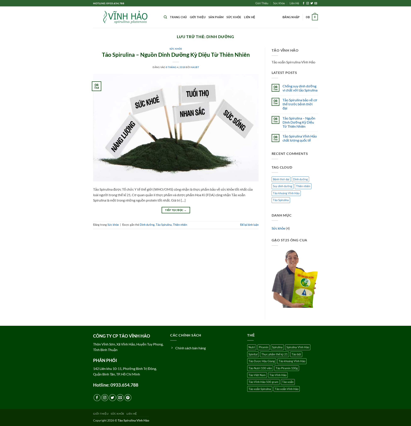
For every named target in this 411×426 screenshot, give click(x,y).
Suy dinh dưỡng (282, 186)
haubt (195, 67)
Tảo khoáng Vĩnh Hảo (286, 193)
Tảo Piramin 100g (287, 368)
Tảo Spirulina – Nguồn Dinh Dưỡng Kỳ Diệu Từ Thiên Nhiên (176, 54)
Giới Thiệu (261, 3)
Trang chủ (178, 17)
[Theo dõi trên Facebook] (303, 3)
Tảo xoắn (287, 382)
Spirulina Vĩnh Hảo (297, 347)
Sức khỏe (233, 17)
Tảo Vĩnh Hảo (278, 375)
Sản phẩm (215, 17)
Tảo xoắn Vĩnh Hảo (286, 389)
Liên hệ (249, 17)
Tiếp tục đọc (175, 210)
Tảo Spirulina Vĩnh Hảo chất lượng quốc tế (300, 138)
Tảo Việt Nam (257, 375)
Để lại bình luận (249, 224)
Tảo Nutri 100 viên (260, 368)
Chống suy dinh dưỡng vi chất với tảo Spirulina (300, 88)
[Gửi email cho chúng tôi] (315, 3)
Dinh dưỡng (147, 224)
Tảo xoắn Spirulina (260, 389)
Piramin (263, 347)
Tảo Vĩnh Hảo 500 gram (263, 382)
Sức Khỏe (279, 3)
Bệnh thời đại (281, 179)
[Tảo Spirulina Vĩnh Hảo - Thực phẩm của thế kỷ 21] (125, 17)
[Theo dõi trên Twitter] (311, 3)
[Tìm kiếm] (165, 17)
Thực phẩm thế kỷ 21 (274, 354)
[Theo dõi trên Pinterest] (127, 397)
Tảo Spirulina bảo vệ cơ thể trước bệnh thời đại (300, 104)
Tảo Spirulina (164, 224)
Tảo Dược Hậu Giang (262, 361)
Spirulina (277, 347)
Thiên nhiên (180, 224)
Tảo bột (296, 354)
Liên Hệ (294, 3)
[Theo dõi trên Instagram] (307, 3)
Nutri (252, 347)
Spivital (253, 354)
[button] (291, 17)
